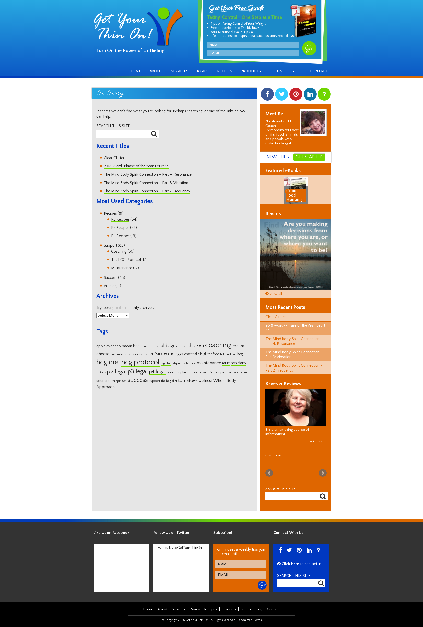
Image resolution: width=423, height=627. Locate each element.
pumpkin (226, 372)
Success (110, 277)
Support (110, 245)
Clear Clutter (114, 158)
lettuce (191, 363)
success (138, 380)
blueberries (149, 346)
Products (251, 71)
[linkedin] (310, 95)
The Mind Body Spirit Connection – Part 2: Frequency (147, 191)
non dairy (238, 363)
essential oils (193, 354)
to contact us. (302, 564)
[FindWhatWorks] (295, 254)
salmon (245, 372)
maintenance (209, 363)
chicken (195, 345)
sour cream (105, 381)
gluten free (211, 354)
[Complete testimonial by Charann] (295, 407)
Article (109, 286)
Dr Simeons (161, 354)
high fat (166, 363)
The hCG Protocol (126, 259)
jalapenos (178, 363)
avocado (113, 346)
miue (226, 363)
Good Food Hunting (294, 195)
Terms (258, 620)
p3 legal (138, 371)
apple (101, 346)
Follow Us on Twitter (171, 532)
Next (323, 473)
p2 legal (117, 371)
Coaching (119, 251)
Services (179, 71)
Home (135, 71)
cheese (181, 346)
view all (276, 294)
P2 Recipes (120, 227)
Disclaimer (245, 620)
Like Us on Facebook (111, 532)
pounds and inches (206, 372)
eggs (179, 354)
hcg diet (108, 362)
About (156, 71)
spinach (121, 381)
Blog (296, 71)
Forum (276, 71)
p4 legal (157, 371)
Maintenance (121, 268)
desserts (141, 354)
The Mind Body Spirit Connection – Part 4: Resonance (148, 174)
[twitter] (281, 95)
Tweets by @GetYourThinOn (179, 548)
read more (273, 455)
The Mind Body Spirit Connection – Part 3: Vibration (146, 183)
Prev (269, 473)
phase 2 (173, 372)
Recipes (224, 71)
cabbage (167, 345)
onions (101, 372)
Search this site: (113, 126)
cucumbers (118, 354)
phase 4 (186, 372)
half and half (228, 354)
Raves (203, 71)
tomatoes (188, 380)
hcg (240, 354)
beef (137, 346)
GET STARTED (309, 157)
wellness (205, 381)
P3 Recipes (120, 219)
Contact (319, 71)
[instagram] (324, 95)
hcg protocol (140, 362)
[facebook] (267, 95)
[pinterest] (295, 95)
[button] (287, 191)
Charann (320, 441)
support (154, 381)
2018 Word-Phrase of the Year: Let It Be (136, 166)
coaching (218, 345)
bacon (127, 346)
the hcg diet (169, 381)
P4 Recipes (120, 236)
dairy (130, 354)
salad (236, 372)
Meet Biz (274, 113)
